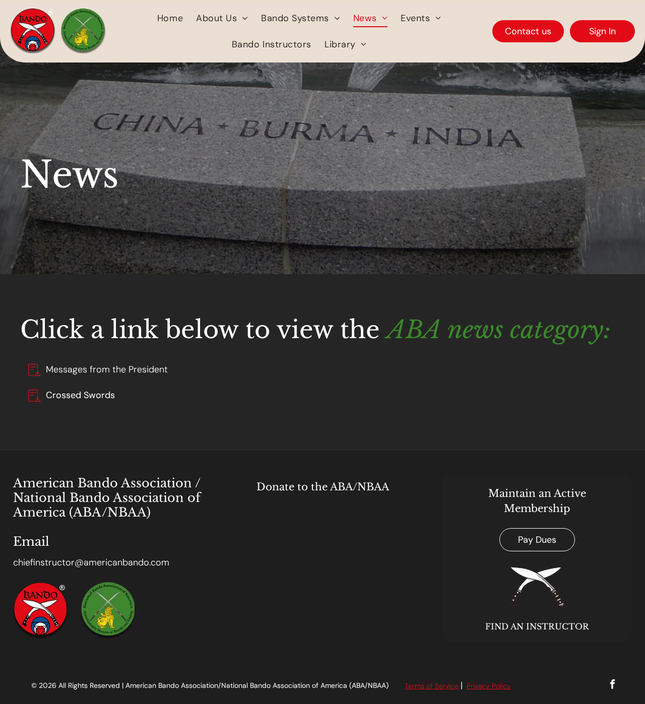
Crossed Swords (80, 395)
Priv (472, 685)
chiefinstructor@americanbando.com (91, 562)
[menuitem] (170, 18)
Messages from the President (107, 369)
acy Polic (492, 685)
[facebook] (612, 685)
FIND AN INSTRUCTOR (537, 626)
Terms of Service (432, 685)
